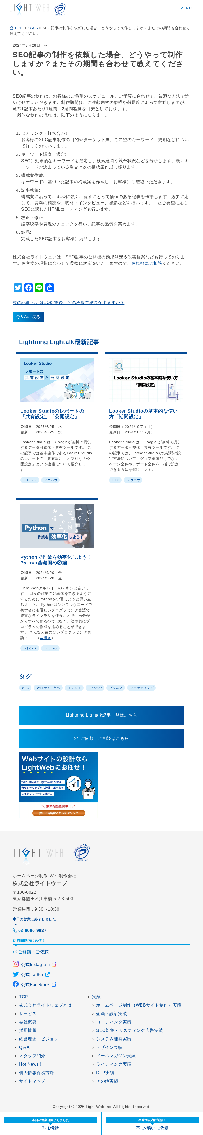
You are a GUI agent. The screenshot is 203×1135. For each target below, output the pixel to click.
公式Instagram (35, 964)
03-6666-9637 (32, 930)
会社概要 (28, 1022)
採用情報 (28, 1030)
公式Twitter (32, 974)
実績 (96, 996)
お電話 (50, 1124)
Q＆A (33, 28)
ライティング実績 (113, 1064)
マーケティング (142, 688)
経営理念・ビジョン (39, 1039)
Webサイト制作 (49, 688)
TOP (18, 28)
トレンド (30, 480)
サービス (28, 1013)
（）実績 (138, 1005)
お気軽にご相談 (146, 263)
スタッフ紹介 (32, 1056)
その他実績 (107, 1081)
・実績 (111, 1013)
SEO (115, 480)
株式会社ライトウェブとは (45, 1005)
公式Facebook (35, 984)
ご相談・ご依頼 (33, 952)
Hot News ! (30, 1064)
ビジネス (116, 688)
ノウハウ (51, 480)
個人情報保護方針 (36, 1072)
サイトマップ (32, 1081)
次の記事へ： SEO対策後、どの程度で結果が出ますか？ (68, 302)
